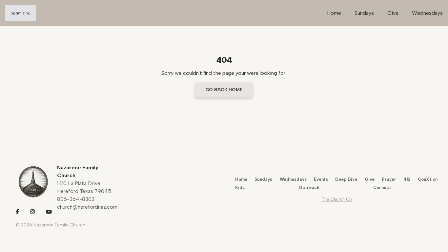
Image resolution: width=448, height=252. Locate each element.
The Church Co (337, 199)
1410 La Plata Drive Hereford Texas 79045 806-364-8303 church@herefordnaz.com (87, 195)
